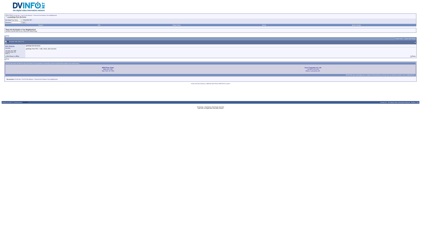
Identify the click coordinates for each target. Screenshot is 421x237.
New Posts (215, 83)
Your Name (8, 20)
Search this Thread (410, 38)
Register (40, 25)
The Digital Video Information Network (399, 102)
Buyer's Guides (356, 25)
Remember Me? (27, 20)
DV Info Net (16, 15)
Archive (413, 102)
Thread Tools (399, 38)
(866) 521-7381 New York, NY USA (108, 69)
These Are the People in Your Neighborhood (45, 15)
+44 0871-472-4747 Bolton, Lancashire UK (313, 69)
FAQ (99, 25)
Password (8, 22)
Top (418, 102)
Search (264, 25)
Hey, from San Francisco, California (201, 83)
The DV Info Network (26, 15)
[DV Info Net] (28, 11)
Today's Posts (176, 25)
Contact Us (383, 102)
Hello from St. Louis (224, 83)
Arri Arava (9, 46)
